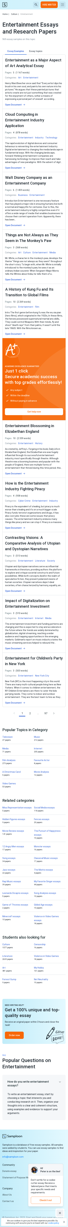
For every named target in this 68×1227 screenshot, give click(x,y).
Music (37, 737)
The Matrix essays (43, 870)
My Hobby (39, 967)
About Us (7, 1194)
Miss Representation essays (17, 807)
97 (45, 713)
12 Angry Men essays (13, 846)
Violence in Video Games (46, 956)
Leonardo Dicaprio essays (15, 893)
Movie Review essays (13, 831)
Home (6, 14)
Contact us (8, 1201)
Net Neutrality (41, 979)
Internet (38, 748)
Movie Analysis (41, 772)
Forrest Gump (9, 979)
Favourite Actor (42, 760)
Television (7, 737)
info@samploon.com (13, 1157)
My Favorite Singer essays (47, 881)
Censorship (40, 944)
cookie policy (53, 1223)
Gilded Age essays (43, 904)
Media (5, 748)
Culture (15, 14)
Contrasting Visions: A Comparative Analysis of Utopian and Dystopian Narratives (32, 543)
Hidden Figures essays (13, 819)
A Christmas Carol (11, 772)
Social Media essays (44, 807)
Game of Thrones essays (15, 904)
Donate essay (9, 1171)
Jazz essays (8, 870)
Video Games (9, 783)
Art (4, 967)
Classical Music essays (46, 858)
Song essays (8, 858)
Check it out (46, 1200)
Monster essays (42, 846)
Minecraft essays (11, 916)
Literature (7, 956)
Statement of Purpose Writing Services (22, 1177)
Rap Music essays (11, 881)
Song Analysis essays (45, 893)
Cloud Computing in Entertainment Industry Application (24, 120)
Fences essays (41, 819)
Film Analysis (8, 760)
